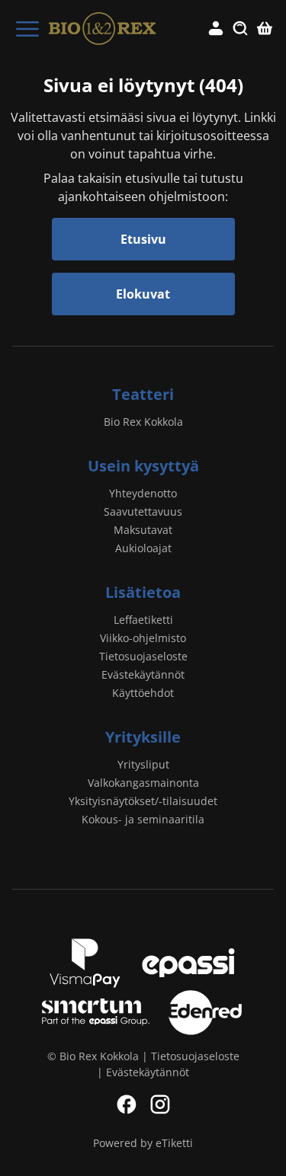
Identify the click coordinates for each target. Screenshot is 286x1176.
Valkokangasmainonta (143, 782)
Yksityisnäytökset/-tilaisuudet (143, 801)
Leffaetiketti (143, 619)
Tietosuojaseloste (143, 656)
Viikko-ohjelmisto (143, 638)
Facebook (126, 1104)
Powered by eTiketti (143, 1143)
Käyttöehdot (143, 692)
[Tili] (216, 29)
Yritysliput (143, 764)
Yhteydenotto (143, 493)
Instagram (160, 1104)
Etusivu (143, 239)
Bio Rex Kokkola (143, 421)
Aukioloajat (143, 548)
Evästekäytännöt (143, 674)
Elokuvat (143, 294)
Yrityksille (143, 737)
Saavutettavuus (143, 511)
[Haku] (240, 29)
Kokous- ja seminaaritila (143, 819)
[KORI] (264, 29)
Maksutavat (143, 529)
